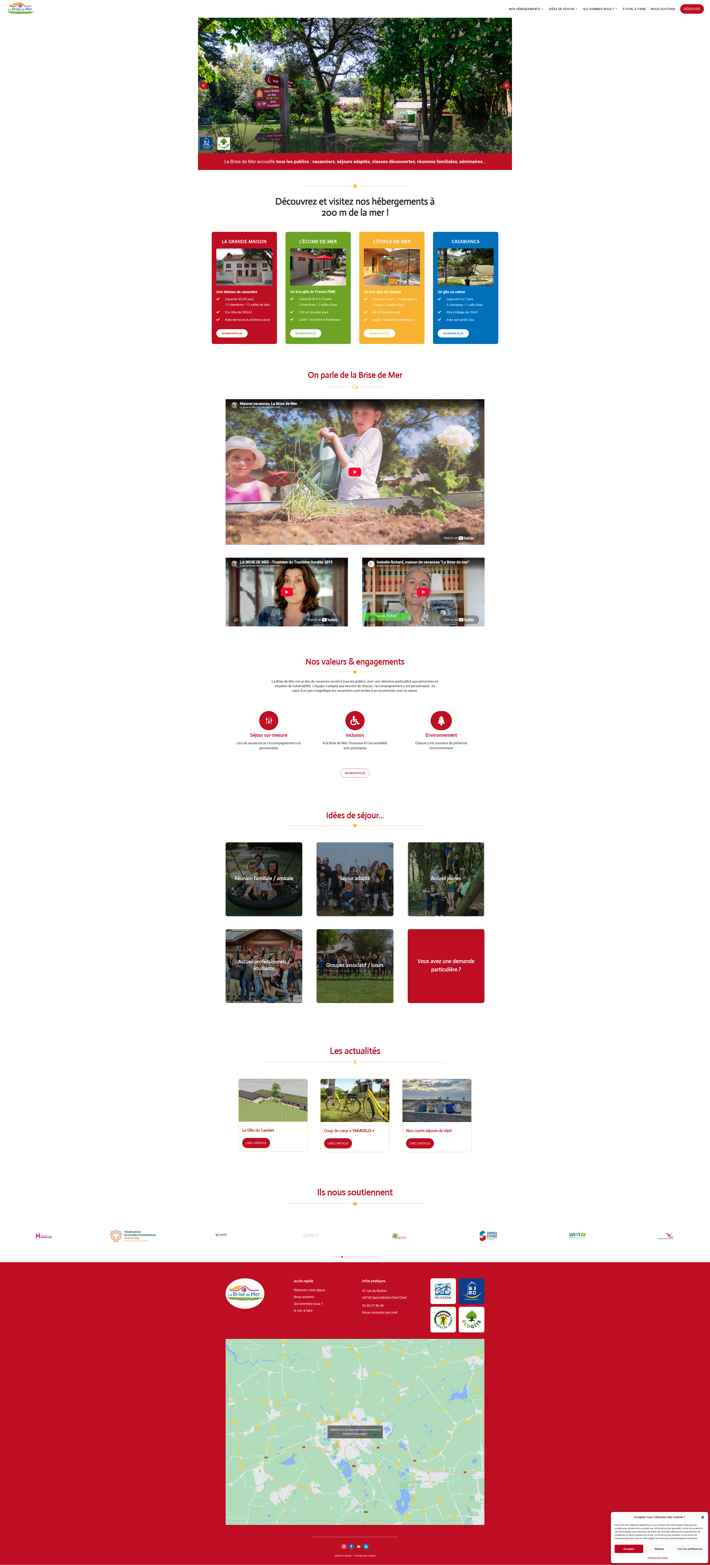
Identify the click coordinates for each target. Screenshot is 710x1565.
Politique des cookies (364, 1555)
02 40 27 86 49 (373, 1305)
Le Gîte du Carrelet (258, 1130)
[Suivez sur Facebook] (351, 1546)
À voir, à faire (303, 1310)
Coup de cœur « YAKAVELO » (349, 1130)
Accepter (628, 1549)
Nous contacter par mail (379, 1312)
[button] (702, 1517)
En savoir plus (355, 773)
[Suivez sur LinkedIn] (366, 1546)
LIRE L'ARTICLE (256, 1143)
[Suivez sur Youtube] (359, 1546)
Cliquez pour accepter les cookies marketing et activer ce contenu (355, 1431)
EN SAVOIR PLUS (232, 333)
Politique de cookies (658, 1558)
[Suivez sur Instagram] (344, 1546)
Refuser (659, 1549)
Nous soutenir (304, 1297)
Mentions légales (343, 1555)
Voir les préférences (689, 1549)
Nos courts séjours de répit (429, 1130)
